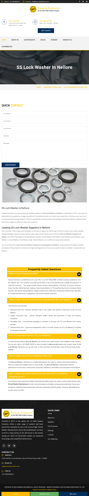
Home (4, 40)
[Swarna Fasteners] (18, 414)
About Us (15, 40)
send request (10, 165)
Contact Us (67, 40)
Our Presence (53, 426)
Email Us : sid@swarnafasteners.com (37, 1)
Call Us (16, 494)
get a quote (46, 30)
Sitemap (54, 40)
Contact (51, 435)
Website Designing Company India (44, 490)
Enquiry (74, 494)
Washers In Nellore (52, 87)
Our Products (29, 40)
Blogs (43, 40)
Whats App (45, 494)
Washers (51, 422)
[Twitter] (83, 1)
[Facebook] (79, 1)
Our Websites (7, 46)
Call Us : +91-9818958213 (12, 1)
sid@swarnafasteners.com (57, 344)
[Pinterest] (86, 1)
